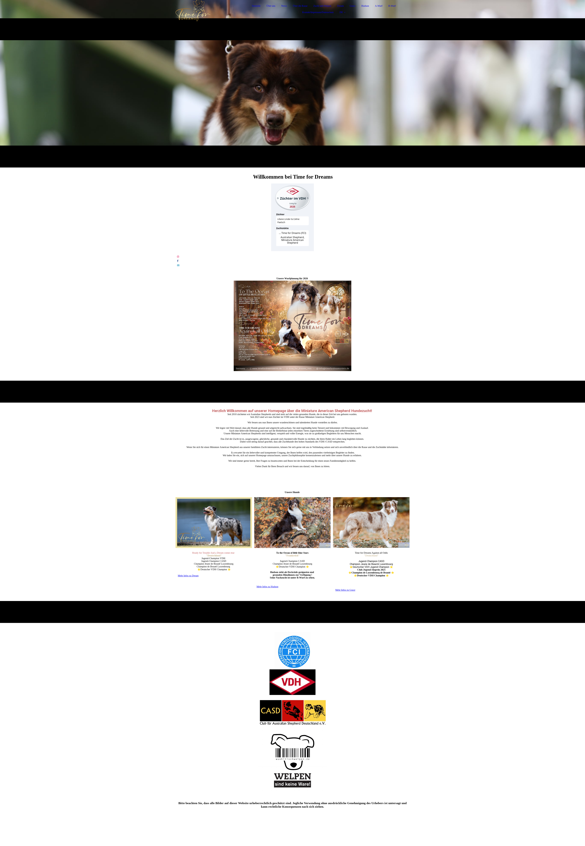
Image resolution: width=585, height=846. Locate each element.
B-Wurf (392, 6)
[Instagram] (178, 256)
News (284, 6)
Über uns (270, 6)
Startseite (256, 6)
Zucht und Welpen (322, 6)
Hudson (365, 6)
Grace (352, 6)
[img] (202, 10)
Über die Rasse (300, 6)
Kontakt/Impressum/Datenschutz (318, 12)
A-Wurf (378, 6)
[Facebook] (177, 261)
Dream (340, 6)
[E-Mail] (178, 265)
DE (341, 12)
